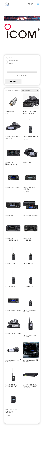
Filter (13, 81)
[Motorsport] (7, 57)
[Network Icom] (7, 60)
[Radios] (7, 63)
